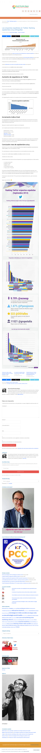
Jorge (3, 734)
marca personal (20, 617)
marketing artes (29, 617)
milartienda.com (5, 737)
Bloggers (8, 608)
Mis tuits (3, 669)
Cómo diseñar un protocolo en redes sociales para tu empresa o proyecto (25, 594)
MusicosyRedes (31, 619)
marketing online (21, 619)
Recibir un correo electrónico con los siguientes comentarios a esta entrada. (15, 437)
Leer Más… (25, 458)
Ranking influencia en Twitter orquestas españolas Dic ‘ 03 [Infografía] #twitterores (31, 373)
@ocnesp (6, 133)
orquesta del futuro (10, 621)
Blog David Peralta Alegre (20, 7)
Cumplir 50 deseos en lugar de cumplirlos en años (11, 576)
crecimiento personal (5, 610)
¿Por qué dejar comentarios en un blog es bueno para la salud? (19, 730)
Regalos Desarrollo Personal (7, 732)
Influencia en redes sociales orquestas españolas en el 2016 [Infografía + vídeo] (7, 373)
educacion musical (18, 610)
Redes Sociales (15, 382)
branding (14, 608)
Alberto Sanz (4, 730)
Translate (10, 483)
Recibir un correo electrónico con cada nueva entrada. (12, 441)
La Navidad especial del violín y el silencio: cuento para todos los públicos (15, 579)
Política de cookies (26, 751)
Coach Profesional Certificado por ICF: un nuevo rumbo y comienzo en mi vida (16, 583)
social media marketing (6, 627)
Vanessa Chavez (5, 735)
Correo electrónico (6, 425)
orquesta (6, 621)
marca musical (14, 617)
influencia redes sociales (6, 617)
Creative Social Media (35, 744)
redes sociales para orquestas (23, 625)
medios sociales (26, 619)
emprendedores (26, 610)
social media (36, 625)
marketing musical (15, 619)
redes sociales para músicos (11, 625)
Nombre (4, 419)
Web (3, 430)
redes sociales (27, 623)
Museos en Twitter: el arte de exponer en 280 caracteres (19, 737)
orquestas (16, 621)
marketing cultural (7, 619)
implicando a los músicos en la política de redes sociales (15, 64)
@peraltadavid (20, 394)
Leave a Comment (21, 32)
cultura (10, 610)
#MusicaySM (4, 608)
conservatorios (32, 608)
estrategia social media (10, 383)
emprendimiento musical (33, 610)
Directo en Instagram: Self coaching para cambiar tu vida (12, 574)
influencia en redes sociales (33, 615)
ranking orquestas (10, 623)
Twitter (18, 627)
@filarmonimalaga (7, 134)
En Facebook (4, 723)
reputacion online (31, 625)
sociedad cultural (13, 627)
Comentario (4, 405)
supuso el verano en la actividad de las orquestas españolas (23, 53)
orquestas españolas (18, 383)
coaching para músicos (24, 608)
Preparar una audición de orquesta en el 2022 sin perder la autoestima (14, 578)
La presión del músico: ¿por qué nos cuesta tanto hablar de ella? (13, 581)
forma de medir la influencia (28, 57)
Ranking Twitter (24, 383)
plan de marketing (32, 621)
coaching (17, 608)
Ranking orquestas (9, 382)
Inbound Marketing (25, 615)
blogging (11, 608)
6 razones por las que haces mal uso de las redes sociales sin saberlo (24, 591)
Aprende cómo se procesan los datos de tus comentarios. (28, 448)
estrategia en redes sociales (18, 613)
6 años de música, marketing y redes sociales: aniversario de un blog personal (19, 734)
